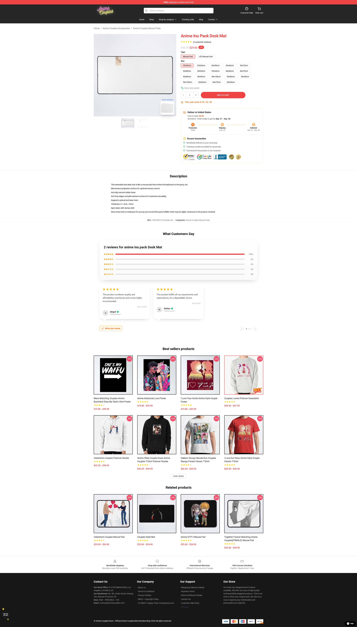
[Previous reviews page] (241, 328)
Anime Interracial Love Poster (151, 398)
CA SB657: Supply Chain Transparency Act (156, 603)
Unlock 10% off (5, 614)
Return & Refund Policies (191, 595)
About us (142, 587)
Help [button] (352, 623)
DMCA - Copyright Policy (148, 599)
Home (97, 28)
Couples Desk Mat (146, 537)
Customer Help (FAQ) (190, 603)
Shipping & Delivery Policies (192, 587)
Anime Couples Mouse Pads (147, 28)
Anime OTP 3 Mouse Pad (193, 537)
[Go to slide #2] (142, 123)
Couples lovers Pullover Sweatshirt (241, 398)
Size (182, 61)
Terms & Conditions (146, 591)
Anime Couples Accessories (116, 28)
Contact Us (186, 599)
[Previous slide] (98, 75)
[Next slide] (172, 75)
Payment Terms (188, 591)
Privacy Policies (144, 595)
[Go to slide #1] (127, 123)
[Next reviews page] (255, 328)
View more (178, 476)
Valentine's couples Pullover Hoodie (111, 458)
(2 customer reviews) (202, 42)
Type (183, 52)
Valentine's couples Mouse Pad (109, 537)
